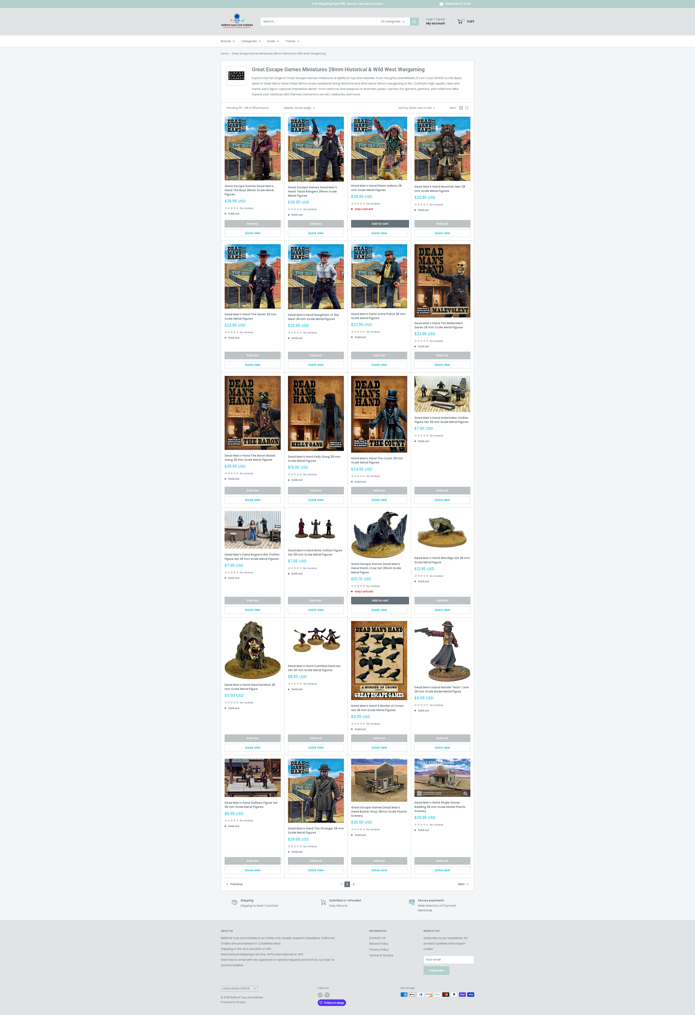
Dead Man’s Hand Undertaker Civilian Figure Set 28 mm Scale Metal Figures (441, 420)
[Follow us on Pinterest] (327, 994)
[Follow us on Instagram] (320, 994)
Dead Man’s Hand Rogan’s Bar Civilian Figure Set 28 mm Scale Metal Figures (252, 557)
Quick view (252, 233)
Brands (226, 41)
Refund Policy (378, 944)
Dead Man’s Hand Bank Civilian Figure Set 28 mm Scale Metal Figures (315, 552)
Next (461, 884)
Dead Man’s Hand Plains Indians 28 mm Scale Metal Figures (376, 188)
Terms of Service (381, 955)
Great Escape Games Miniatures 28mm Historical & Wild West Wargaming (279, 53)
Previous (236, 884)
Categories (249, 41)
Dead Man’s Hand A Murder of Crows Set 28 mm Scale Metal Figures (377, 708)
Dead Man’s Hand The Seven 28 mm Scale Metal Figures (251, 316)
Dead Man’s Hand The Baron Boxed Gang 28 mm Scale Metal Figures (250, 458)
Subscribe (436, 970)
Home (224, 53)
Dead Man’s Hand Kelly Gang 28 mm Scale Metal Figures (314, 459)
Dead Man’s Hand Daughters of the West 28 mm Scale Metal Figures (313, 317)
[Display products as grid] (461, 107)
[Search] (414, 22)
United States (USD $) (236, 988)
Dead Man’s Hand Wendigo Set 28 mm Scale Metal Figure (442, 560)
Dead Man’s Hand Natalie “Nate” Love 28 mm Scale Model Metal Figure (441, 689)
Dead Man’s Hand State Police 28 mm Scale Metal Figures (378, 316)
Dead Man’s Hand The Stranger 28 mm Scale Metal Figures (316, 830)
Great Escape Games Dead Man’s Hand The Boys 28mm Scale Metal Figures (249, 190)
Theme (290, 41)
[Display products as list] (467, 107)
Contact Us (377, 938)
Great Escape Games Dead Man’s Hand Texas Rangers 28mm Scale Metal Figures (312, 191)
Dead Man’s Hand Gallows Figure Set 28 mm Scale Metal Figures (251, 805)
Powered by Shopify (233, 1002)
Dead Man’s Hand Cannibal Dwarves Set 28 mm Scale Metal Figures (314, 668)
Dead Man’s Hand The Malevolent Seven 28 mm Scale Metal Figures (438, 325)
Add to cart (380, 224)
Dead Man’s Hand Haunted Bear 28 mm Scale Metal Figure (250, 687)
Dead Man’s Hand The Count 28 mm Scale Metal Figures (377, 460)
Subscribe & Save (458, 4)
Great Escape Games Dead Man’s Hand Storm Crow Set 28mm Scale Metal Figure (376, 568)
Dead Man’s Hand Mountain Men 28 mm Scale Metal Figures (439, 189)
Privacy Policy (379, 950)
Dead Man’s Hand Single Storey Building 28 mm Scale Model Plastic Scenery (440, 807)
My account (435, 23)
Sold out (253, 224)
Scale (271, 41)
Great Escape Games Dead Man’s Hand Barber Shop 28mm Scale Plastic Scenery (379, 812)
